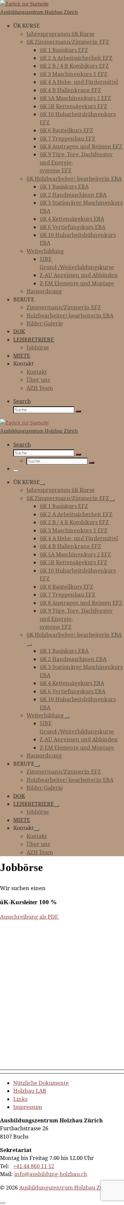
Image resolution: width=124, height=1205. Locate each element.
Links (20, 1099)
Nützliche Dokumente (41, 1083)
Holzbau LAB (29, 1090)
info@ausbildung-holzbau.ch (50, 1174)
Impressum (27, 1107)
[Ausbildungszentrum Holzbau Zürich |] (24, 4)
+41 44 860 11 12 (33, 1166)
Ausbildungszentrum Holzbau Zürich (66, 1187)
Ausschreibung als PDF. (29, 916)
